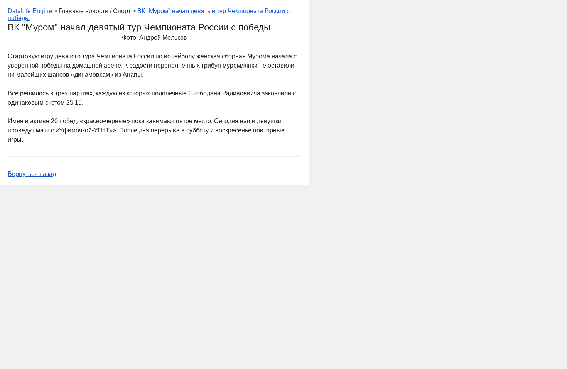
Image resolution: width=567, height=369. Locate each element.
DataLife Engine (30, 11)
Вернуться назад (32, 174)
